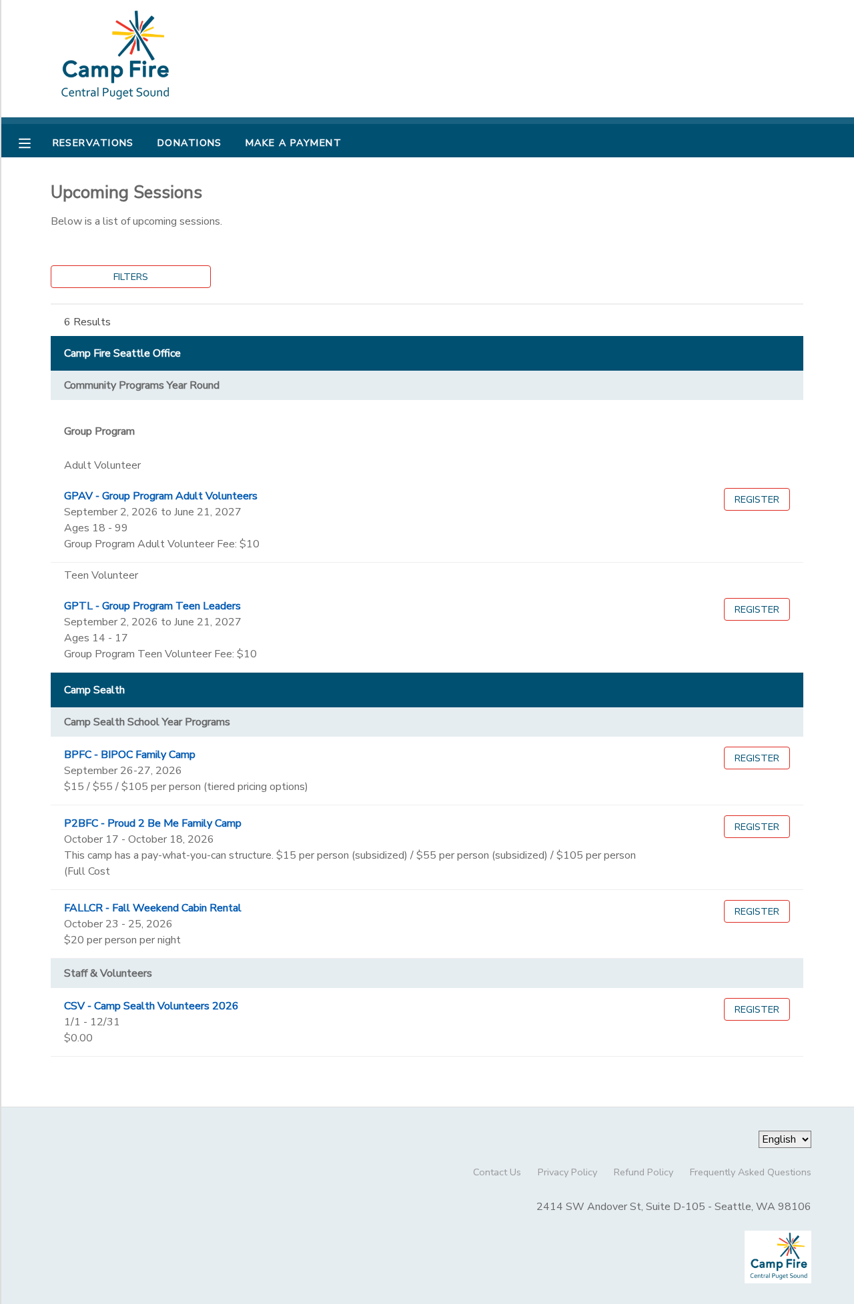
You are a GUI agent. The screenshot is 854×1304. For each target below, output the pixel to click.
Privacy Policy (567, 1172)
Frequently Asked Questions (750, 1172)
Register (757, 499)
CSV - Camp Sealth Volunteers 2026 (151, 1006)
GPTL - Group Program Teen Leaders (152, 606)
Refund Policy (643, 1172)
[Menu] (34, 142)
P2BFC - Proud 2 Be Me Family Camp (153, 823)
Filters (130, 276)
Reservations (93, 142)
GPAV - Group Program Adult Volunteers (161, 496)
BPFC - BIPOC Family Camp (129, 754)
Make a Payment (294, 142)
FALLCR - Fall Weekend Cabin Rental (153, 908)
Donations (189, 142)
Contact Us (497, 1172)
